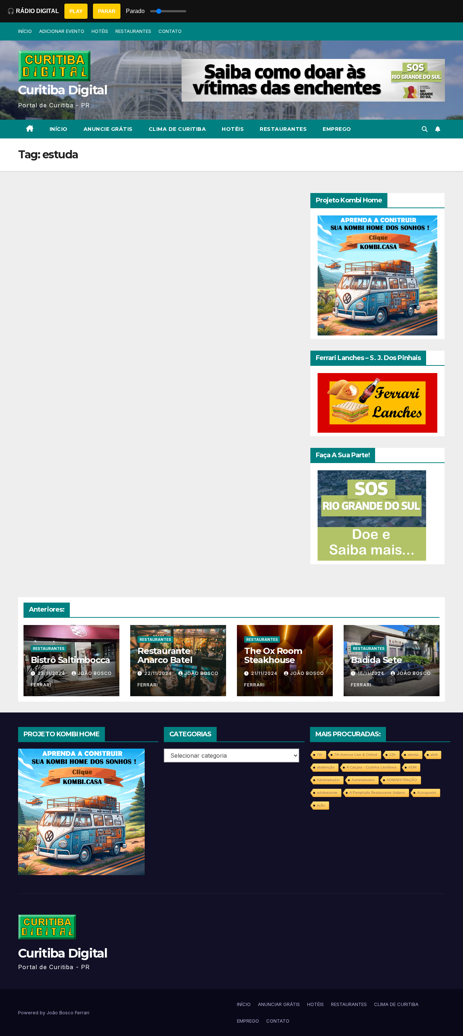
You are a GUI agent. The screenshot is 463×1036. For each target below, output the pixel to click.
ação (321, 805)
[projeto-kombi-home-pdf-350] (377, 274)
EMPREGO (337, 129)
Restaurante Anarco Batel (164, 655)
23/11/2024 (52, 673)
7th (319, 755)
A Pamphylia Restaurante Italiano (377, 793)
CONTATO (170, 31)
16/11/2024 (372, 673)
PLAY (75, 11)
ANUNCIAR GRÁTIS (279, 1004)
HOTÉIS (100, 31)
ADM (412, 767)
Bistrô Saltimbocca (70, 660)
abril (433, 755)
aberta (413, 755)
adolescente (327, 793)
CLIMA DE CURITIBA (177, 129)
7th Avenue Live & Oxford (355, 755)
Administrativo (363, 780)
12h (392, 755)
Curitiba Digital (62, 90)
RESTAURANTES (133, 31)
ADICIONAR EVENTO (61, 31)
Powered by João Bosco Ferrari (53, 1012)
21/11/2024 (265, 673)
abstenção (326, 767)
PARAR (106, 11)
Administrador (328, 780)
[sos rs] (372, 515)
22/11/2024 (158, 673)
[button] (425, 129)
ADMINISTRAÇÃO (402, 780)
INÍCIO (25, 31)
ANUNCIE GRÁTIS (108, 129)
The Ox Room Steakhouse (273, 655)
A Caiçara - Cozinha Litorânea (371, 767)
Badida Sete (376, 660)
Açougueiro (426, 793)
